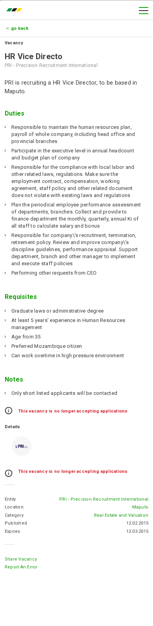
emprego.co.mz (16, 10)
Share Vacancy (21, 559)
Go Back (20, 28)
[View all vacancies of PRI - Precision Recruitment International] (21, 446)
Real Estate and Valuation (121, 515)
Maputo (140, 507)
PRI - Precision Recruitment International (103, 499)
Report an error (21, 567)
